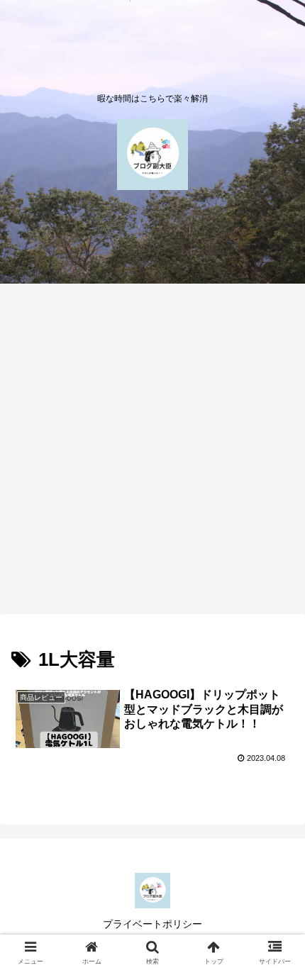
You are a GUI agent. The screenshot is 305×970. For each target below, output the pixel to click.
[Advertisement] (152, 453)
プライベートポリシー (152, 924)
